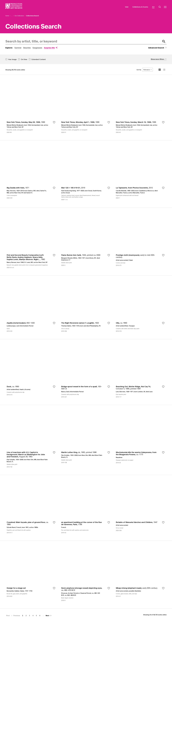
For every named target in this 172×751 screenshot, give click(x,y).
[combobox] (82, 41)
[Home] (13, 6)
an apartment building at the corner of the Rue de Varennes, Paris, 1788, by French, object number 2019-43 (86, 508)
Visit (126, 7)
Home (7, 15)
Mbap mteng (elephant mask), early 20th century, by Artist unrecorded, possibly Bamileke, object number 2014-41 (141, 574)
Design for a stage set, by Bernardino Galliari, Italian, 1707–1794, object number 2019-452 (31, 574)
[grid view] (159, 69)
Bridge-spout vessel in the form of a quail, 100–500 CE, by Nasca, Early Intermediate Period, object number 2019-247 (86, 372)
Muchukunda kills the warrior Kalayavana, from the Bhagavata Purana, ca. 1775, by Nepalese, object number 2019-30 (141, 440)
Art (153, 7)
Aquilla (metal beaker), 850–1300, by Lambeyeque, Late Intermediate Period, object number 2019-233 (31, 307)
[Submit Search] (164, 41)
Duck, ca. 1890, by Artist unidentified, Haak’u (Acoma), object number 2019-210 (31, 372)
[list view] (164, 69)
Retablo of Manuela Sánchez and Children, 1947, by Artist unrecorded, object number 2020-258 (141, 508)
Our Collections (19, 15)
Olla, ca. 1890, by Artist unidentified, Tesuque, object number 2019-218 (141, 307)
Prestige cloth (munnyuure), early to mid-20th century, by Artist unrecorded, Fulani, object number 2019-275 (141, 242)
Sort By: (139, 69)
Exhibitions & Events (140, 7)
